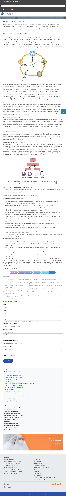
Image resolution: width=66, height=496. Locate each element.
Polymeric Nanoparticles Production (13, 375)
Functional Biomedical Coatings (11, 411)
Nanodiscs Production (10, 397)
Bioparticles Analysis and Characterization (13, 405)
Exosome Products (38, 473)
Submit (8, 361)
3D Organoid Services (9, 430)
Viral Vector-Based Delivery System (13, 379)
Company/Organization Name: (10, 323)
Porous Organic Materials (39, 465)
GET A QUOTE (57, 445)
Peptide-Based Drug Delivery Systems (13, 377)
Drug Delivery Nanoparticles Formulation (20, 18)
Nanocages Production (10, 389)
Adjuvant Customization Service (11, 423)
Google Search (17, 1)
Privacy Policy (24, 494)
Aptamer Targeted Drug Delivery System (13, 407)
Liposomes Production (10, 374)
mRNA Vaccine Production (10, 427)
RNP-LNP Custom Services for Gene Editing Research (16, 395)
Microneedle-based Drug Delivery (11, 403)
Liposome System (37, 459)
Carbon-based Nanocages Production (13, 393)
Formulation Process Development (11, 417)
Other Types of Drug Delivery (10, 401)
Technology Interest (7, 329)
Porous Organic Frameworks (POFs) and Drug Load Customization (19, 383)
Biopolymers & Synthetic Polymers (41, 467)
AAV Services (7, 421)
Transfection (36, 471)
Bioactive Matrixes (38, 463)
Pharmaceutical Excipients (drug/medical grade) (44, 477)
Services (9, 18)
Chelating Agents (37, 461)
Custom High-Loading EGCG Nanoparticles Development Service (19, 399)
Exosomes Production (9, 381)
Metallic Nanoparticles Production (12, 391)
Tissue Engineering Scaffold (40, 479)
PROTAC (35, 469)
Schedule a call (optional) (10, 355)
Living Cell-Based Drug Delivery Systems (14, 387)
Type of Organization (8, 335)
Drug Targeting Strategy (9, 419)
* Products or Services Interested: (10, 340)
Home (4, 18)
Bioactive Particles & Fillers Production (12, 425)
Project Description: (7, 346)
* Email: (5, 310)
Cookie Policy (18, 494)
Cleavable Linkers (37, 475)
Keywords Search (9, 1)
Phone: (4, 316)
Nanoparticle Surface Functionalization (12, 413)
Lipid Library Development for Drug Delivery (13, 415)
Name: (4, 304)
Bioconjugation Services (9, 409)
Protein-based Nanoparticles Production (14, 385)
